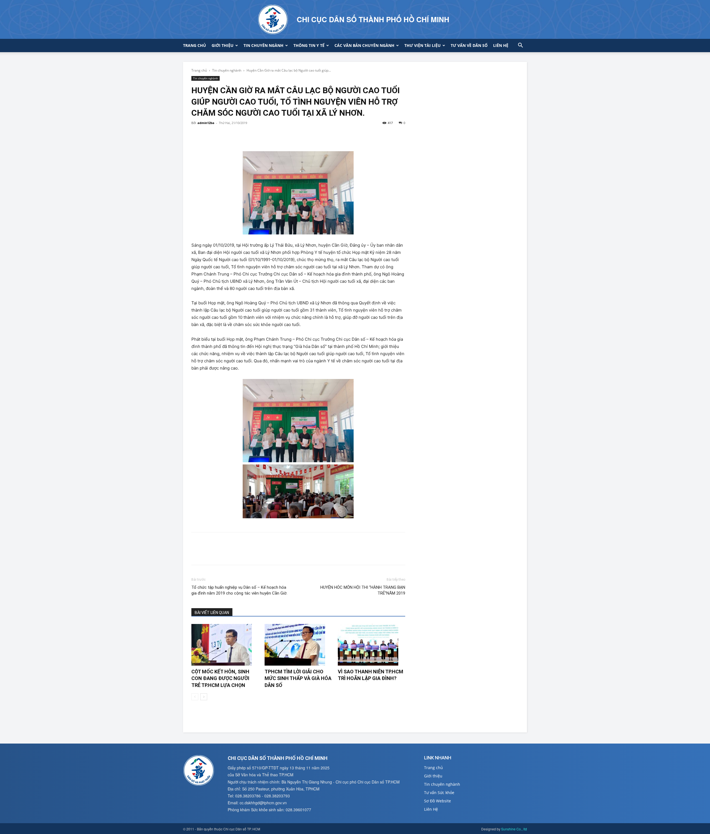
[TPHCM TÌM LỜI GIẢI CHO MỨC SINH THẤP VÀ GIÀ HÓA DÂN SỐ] (298, 645)
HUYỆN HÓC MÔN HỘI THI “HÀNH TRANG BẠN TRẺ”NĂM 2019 (362, 590)
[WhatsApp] (235, 135)
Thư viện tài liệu (422, 45)
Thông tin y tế (308, 45)
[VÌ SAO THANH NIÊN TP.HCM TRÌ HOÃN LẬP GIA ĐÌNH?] (371, 645)
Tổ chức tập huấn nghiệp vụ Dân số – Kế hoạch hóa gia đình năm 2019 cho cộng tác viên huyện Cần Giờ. (239, 590)
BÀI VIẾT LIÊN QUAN (212, 612)
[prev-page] (194, 696)
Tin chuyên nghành (226, 70)
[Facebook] (196, 135)
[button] (520, 46)
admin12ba (205, 123)
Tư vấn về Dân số (469, 45)
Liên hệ (500, 45)
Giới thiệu (223, 45)
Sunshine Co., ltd (514, 829)
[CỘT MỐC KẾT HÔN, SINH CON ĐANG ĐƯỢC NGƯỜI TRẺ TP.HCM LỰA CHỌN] (225, 645)
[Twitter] (209, 135)
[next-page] (203, 696)
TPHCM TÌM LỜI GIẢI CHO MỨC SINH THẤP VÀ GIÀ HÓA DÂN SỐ (298, 678)
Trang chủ (194, 45)
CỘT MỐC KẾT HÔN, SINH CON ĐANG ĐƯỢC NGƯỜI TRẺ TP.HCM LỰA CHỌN (220, 678)
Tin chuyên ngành (263, 45)
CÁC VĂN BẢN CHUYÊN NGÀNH (364, 45)
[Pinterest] (222, 135)
